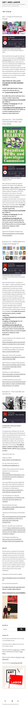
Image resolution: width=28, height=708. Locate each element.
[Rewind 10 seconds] (9, 44)
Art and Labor (11, 2)
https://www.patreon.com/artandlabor (13, 592)
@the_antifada (15, 187)
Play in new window (15, 48)
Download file (6, 48)
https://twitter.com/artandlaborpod (11, 459)
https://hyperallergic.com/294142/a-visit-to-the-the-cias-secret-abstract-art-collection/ (13, 499)
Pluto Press (22, 189)
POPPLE (20, 58)
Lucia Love (16, 650)
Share (23, 46)
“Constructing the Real (11, 92)
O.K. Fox (18, 657)
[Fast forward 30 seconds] (16, 44)
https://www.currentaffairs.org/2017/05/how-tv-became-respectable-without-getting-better (13, 366)
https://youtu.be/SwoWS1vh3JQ (10, 351)
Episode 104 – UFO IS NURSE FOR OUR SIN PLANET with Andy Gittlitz (12, 122)
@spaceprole (5, 187)
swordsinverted (6, 60)
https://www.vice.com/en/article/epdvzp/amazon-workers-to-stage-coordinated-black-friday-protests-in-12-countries (14, 383)
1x (12, 43)
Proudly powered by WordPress (10, 704)
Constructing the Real (16, 663)
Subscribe (17, 46)
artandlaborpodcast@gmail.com (10, 465)
